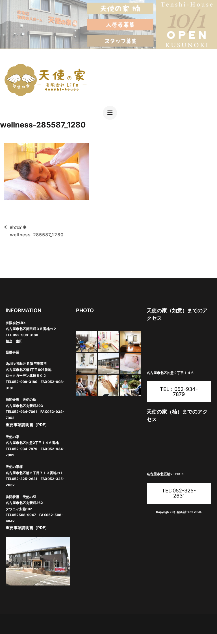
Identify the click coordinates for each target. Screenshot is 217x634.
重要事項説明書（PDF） (27, 424)
